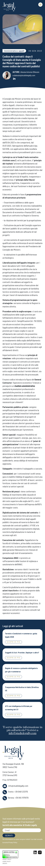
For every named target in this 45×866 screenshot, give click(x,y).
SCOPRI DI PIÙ (13, 642)
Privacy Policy (12, 842)
